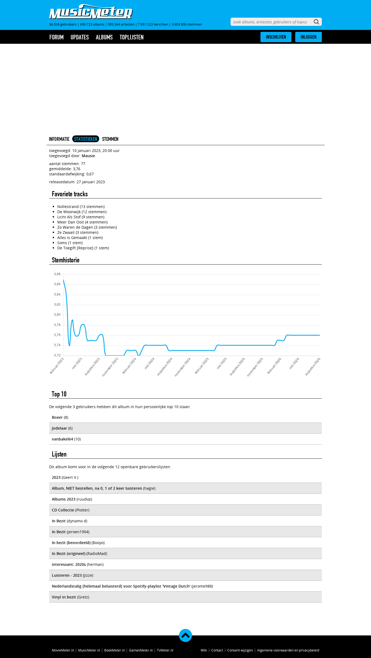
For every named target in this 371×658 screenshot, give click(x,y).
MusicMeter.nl (89, 650)
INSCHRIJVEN (276, 37)
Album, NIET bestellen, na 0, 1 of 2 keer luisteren (97, 488)
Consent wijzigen (240, 650)
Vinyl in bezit (64, 597)
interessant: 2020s (69, 564)
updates (80, 37)
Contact (217, 650)
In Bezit (59, 520)
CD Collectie (63, 510)
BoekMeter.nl (114, 650)
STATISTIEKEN (85, 139)
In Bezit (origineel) (68, 553)
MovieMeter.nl (63, 650)
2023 (56, 477)
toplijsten (132, 37)
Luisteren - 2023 (67, 575)
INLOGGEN (308, 37)
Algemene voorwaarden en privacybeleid (288, 650)
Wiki (204, 650)
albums (104, 37)
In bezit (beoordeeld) (71, 542)
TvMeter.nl (165, 650)
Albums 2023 (64, 499)
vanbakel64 (62, 439)
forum (56, 37)
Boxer (57, 417)
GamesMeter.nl (141, 650)
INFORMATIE (59, 139)
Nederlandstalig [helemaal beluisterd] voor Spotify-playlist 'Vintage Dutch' (121, 586)
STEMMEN (110, 139)
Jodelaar (59, 428)
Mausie (88, 155)
